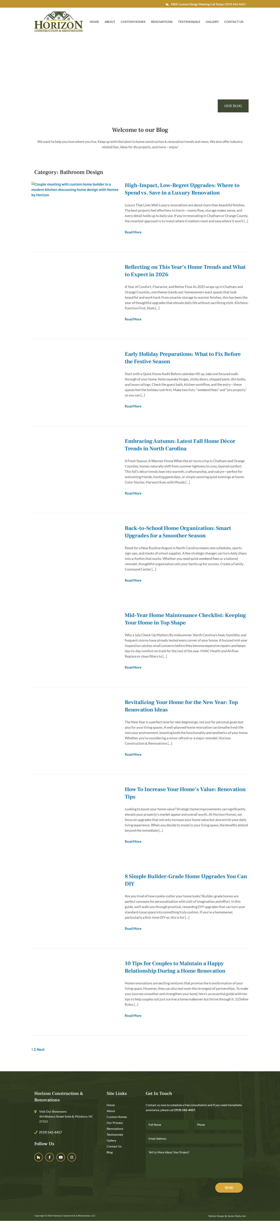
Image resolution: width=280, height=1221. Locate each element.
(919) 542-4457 (235, 4)
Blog (110, 1152)
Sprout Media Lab (237, 1216)
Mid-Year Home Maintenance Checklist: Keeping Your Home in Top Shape (185, 619)
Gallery (212, 21)
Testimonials (189, 21)
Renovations (162, 21)
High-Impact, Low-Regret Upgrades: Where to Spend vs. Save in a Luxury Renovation (182, 189)
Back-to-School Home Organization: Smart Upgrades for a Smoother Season (178, 532)
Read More (133, 232)
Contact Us (233, 21)
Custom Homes (133, 21)
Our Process (115, 1122)
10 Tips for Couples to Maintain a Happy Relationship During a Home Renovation (175, 967)
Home (94, 21)
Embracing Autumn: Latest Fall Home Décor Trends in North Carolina (180, 445)
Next (41, 1049)
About (110, 21)
